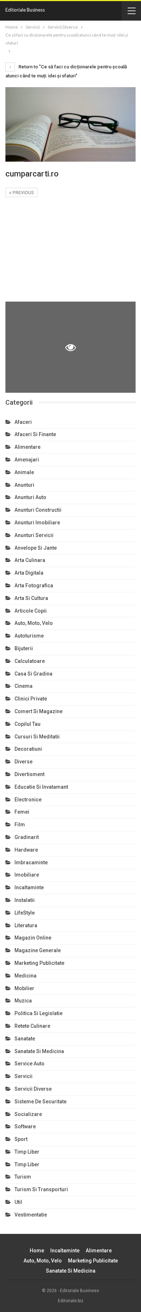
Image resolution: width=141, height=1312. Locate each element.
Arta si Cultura (31, 598)
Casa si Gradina (33, 674)
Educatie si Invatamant (41, 787)
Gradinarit (26, 837)
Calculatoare (29, 661)
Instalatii (24, 900)
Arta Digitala (28, 573)
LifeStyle (24, 913)
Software (25, 1126)
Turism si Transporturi (41, 1189)
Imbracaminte (31, 862)
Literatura (25, 925)
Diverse (23, 761)
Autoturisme (29, 636)
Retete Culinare (32, 1026)
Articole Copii (30, 611)
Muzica (23, 1001)
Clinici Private (30, 699)
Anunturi (24, 485)
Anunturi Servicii (34, 535)
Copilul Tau (27, 724)
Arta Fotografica (33, 585)
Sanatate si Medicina (39, 1051)
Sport (20, 1139)
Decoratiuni (28, 749)
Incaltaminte (29, 887)
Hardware (26, 850)
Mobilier (24, 988)
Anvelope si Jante (35, 548)
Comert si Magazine (38, 711)
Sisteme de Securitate (40, 1101)
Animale (24, 472)
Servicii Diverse (33, 1089)
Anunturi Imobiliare (37, 522)
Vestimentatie (30, 1215)
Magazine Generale (37, 950)
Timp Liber (26, 1164)
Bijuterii (23, 648)
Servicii (23, 1076)
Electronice (28, 799)
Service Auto (29, 1063)
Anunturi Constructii (37, 510)
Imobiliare (26, 875)
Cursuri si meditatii (37, 737)
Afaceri (23, 422)
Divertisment (29, 774)
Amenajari (26, 460)
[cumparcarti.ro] (70, 251)
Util (18, 1202)
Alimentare (27, 447)
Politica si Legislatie (38, 1013)
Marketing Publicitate (39, 963)
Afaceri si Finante (35, 434)
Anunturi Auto (30, 497)
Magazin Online (32, 938)
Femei (21, 812)
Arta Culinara (29, 560)
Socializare (28, 1114)
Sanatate (24, 1038)
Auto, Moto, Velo (33, 623)
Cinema (23, 686)
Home (37, 1250)
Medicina (25, 976)
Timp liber (26, 1152)
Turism (22, 1177)
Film (19, 824)
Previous (23, 192)
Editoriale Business (25, 10)
